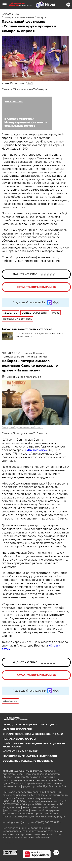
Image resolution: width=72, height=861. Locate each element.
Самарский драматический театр (22, 427)
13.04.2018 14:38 (10, 13)
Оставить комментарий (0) (36, 287)
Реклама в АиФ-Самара (19, 738)
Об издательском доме (20, 724)
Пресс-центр (48, 724)
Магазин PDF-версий (17, 729)
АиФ (30, 83)
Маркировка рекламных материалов (30, 756)
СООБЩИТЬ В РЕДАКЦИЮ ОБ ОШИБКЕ (28, 760)
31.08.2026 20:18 (11, 353)
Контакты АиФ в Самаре (20, 751)
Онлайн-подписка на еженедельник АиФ (33, 734)
